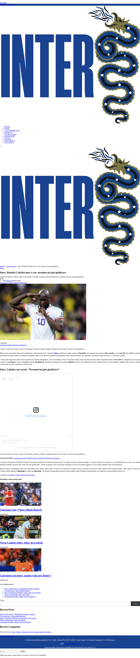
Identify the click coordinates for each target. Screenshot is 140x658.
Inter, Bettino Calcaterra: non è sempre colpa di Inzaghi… (32, 632)
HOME (7, 127)
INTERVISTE (9, 136)
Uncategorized (11, 266)
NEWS (6, 129)
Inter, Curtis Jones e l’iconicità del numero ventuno (21, 589)
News (2, 268)
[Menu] (1, 146)
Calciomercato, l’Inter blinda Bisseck (21, 509)
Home (2, 266)
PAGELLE (8, 132)
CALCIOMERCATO (12, 130)
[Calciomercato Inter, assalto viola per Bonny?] (20, 571)
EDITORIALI (9, 140)
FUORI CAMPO (10, 134)
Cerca (2, 600)
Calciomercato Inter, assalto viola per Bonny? (25, 575)
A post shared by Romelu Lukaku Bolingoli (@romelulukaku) (36, 448)
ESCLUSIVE (9, 142)
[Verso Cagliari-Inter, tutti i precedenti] (20, 538)
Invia (23, 651)
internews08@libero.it (72, 644)
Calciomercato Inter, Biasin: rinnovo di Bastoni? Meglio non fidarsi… (37, 458)
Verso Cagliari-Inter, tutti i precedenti (21, 542)
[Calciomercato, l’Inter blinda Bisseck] (20, 505)
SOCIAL (7, 138)
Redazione (9, 281)
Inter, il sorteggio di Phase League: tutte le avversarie (22, 593)
